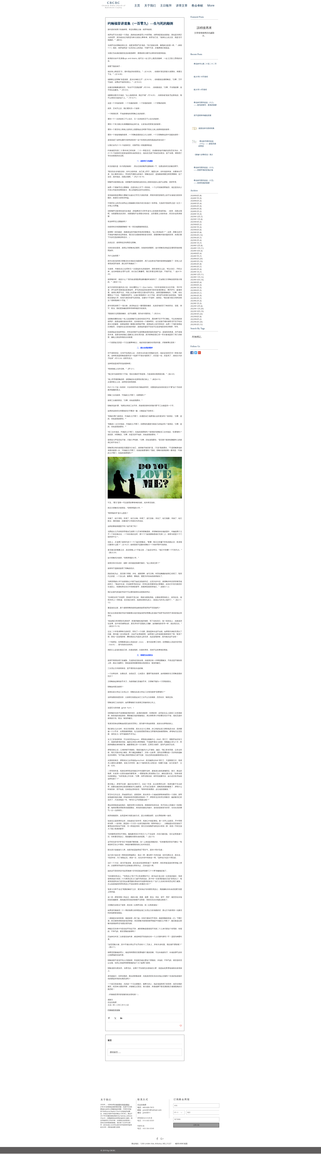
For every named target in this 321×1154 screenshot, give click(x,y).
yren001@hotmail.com (152, 1110)
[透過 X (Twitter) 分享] (115, 1018)
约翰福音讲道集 (114, 1010)
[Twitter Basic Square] (195, 352)
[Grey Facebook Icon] (157, 1138)
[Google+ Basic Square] (199, 352)
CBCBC (113, 3)
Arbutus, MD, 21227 (165, 1143)
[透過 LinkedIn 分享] (121, 1018)
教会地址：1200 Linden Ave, (143, 1143)
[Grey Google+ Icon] (162, 1138)
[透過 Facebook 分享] (109, 1018)
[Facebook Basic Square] (191, 352)
